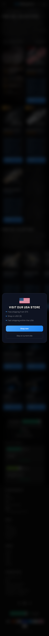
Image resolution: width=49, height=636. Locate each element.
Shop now (24, 328)
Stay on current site (24, 336)
